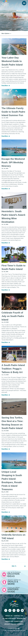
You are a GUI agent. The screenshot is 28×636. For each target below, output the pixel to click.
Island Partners (9, 618)
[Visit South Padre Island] (5, 3)
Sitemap (20, 624)
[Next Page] (24, 566)
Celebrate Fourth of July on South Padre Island (13, 316)
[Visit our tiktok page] (9, 610)
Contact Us (18, 616)
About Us (9, 616)
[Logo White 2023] (14, 603)
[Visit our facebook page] (18, 610)
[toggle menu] (24, 3)
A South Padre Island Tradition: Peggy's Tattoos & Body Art (13, 368)
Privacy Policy (10, 624)
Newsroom (21, 618)
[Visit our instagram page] (5, 610)
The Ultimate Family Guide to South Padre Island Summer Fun (13, 112)
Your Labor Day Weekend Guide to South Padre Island (12, 61)
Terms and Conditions (14, 621)
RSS (13, 566)
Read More (5, 85)
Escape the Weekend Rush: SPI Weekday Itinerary (13, 162)
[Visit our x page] (14, 610)
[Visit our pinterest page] (22, 610)
